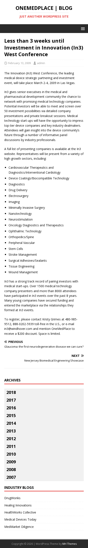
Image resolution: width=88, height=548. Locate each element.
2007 (11, 477)
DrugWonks (12, 498)
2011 (11, 446)
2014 (11, 423)
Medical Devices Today (20, 519)
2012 (11, 438)
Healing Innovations (18, 505)
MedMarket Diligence (19, 527)
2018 (11, 392)
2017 (11, 400)
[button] (82, 28)
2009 (11, 462)
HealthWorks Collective (20, 512)
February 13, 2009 (19, 63)
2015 (11, 415)
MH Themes (69, 544)
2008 (11, 469)
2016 (11, 408)
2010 (11, 454)
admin (41, 63)
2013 (11, 431)
